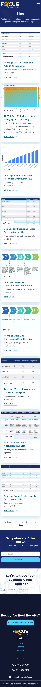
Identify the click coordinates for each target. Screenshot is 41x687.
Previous (7, 522)
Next (21, 525)
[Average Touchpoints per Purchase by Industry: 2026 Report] (20, 157)
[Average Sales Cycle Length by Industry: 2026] (20, 478)
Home (20, 643)
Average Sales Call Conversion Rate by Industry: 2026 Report (20, 284)
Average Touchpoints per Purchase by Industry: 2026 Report (19, 177)
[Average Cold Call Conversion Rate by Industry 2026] (20, 318)
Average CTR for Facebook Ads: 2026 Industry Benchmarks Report (19, 65)
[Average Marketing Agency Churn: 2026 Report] (20, 371)
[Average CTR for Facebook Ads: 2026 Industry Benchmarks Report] (20, 45)
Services (20, 647)
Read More (9, 77)
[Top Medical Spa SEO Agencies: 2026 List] (20, 424)
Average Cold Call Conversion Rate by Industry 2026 (20, 338)
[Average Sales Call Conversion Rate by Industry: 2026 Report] (20, 264)
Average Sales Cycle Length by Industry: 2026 (20, 497)
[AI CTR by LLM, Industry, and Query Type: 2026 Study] (20, 98)
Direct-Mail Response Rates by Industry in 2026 (19, 230)
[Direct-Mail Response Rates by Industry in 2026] (20, 211)
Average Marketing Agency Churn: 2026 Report (19, 391)
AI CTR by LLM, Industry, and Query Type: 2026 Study (19, 117)
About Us (20, 658)
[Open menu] (38, 4)
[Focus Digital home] (20, 632)
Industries (20, 654)
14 (35, 522)
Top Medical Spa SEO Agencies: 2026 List (16, 444)
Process (20, 651)
